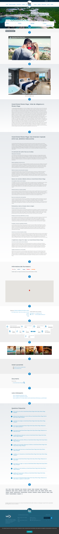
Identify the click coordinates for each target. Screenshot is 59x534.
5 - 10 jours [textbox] (44, 23)
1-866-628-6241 (33, 518)
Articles (52, 4)
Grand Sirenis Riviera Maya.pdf (18, 382)
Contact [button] (48, 4)
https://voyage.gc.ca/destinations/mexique (20, 396)
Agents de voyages (12, 4)
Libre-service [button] (44, 4)
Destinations (19, 4)
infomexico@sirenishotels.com (40, 314)
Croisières (23, 4)
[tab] (8, 20)
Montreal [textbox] (7, 23)
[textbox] (20, 23)
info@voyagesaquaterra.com (36, 520)
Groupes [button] (35, 4)
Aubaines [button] (39, 4)
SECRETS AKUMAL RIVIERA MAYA (20, 367)
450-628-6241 (33, 517)
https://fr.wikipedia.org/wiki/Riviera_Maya (20, 395)
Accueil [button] (7, 4)
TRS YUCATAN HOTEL (17, 368)
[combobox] (11, 23)
